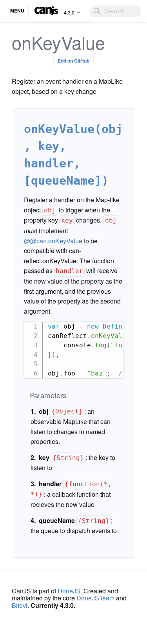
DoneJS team (95, 597)
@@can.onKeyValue (53, 240)
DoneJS (69, 590)
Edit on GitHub (73, 60)
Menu (17, 10)
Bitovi (19, 605)
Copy (113, 327)
